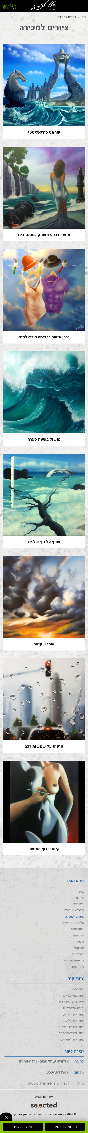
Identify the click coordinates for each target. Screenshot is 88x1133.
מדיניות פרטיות (74, 960)
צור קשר (78, 954)
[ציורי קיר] (44, 5)
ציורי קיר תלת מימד (71, 1020)
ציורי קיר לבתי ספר (71, 1033)
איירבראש (77, 989)
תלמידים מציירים (73, 922)
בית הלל (78, 904)
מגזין (80, 941)
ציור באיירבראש (73, 995)
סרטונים (78, 935)
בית (81, 891)
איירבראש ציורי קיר (71, 1001)
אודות (80, 897)
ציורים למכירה (74, 916)
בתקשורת (77, 929)
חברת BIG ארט (74, 910)
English (78, 947)
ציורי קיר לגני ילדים (71, 1027)
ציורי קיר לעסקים (72, 1039)
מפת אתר (77, 966)
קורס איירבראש (73, 1008)
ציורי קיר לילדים (73, 1014)
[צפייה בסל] (5, 6)
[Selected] (44, 1104)
